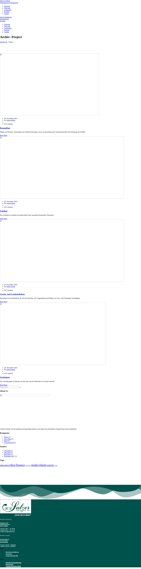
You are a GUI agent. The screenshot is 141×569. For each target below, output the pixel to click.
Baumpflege (5, 128)
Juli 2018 (7, 450)
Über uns (7, 8)
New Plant (7, 439)
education (4, 465)
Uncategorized (9, 443)
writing (56, 465)
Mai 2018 (7, 454)
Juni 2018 (7, 452)
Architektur (5, 377)
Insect (6, 437)
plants (42, 465)
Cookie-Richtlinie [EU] (12, 555)
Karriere (6, 12)
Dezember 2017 (9, 456)
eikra (12, 465)
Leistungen (7, 10)
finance (20, 465)
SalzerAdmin (11, 120)
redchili (50, 465)
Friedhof (3, 211)
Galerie (6, 14)
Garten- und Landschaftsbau (12, 294)
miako (35, 465)
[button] (70, 548)
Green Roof (28, 465)
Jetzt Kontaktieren (6, 17)
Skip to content (5, 1)
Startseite (7, 6)
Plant (5, 441)
